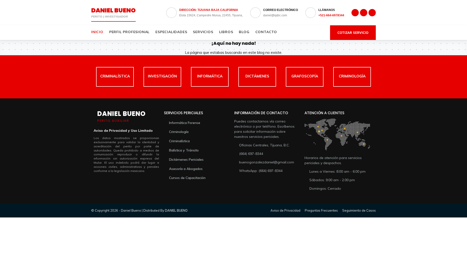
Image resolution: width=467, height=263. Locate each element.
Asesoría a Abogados (186, 169)
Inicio (97, 32)
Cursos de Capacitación (187, 178)
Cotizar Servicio (352, 33)
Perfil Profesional (129, 32)
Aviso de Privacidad (285, 210)
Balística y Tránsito (184, 150)
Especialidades (171, 32)
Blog (244, 32)
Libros (226, 32)
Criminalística (179, 141)
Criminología (179, 132)
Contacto (266, 32)
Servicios (203, 32)
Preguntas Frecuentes (321, 210)
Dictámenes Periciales (186, 159)
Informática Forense (184, 123)
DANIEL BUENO (176, 210)
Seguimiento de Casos (359, 210)
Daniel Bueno (113, 10)
